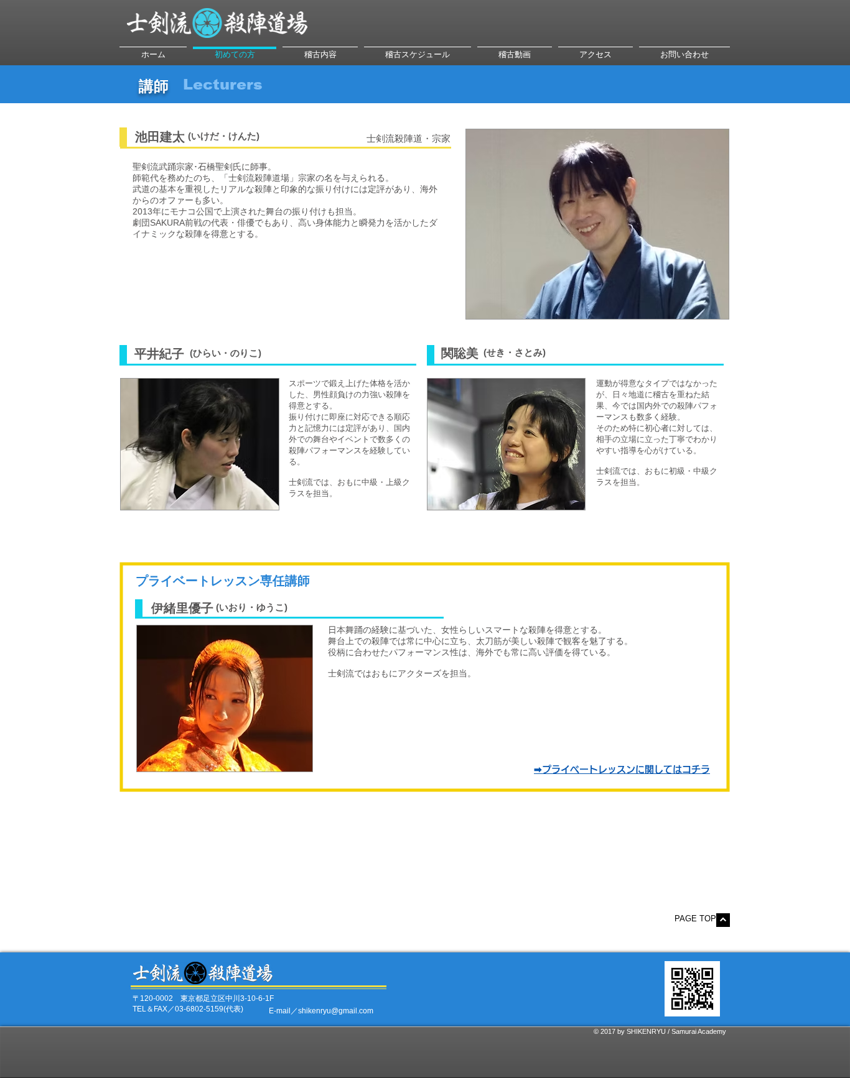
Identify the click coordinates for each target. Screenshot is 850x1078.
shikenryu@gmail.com (335, 1011)
